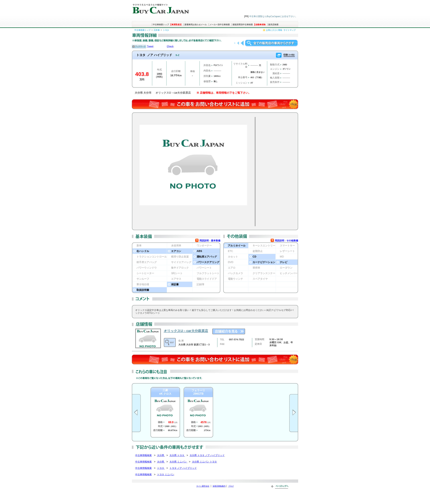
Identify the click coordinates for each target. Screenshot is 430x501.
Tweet (150, 46)
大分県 (161, 455)
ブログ (231, 486)
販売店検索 (273, 24)
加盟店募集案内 (219, 486)
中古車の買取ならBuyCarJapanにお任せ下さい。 (273, 16)
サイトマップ (290, 30)
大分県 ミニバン (178, 461)
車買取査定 (177, 24)
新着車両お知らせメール (196, 24)
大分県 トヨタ (177, 455)
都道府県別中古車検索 (243, 24)
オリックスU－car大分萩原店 (186, 331)
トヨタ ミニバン (165, 474)
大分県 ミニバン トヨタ (204, 461)
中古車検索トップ (161, 24)
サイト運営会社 (202, 486)
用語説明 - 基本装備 (209, 240)
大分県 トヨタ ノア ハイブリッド (207, 455)
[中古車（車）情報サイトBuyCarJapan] (160, 7)
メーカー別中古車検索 (220, 24)
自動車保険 (260, 24)
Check (170, 46)
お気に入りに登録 (274, 30)
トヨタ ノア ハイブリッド (183, 468)
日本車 (157, 30)
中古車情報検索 (143, 455)
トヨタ (166, 30)
